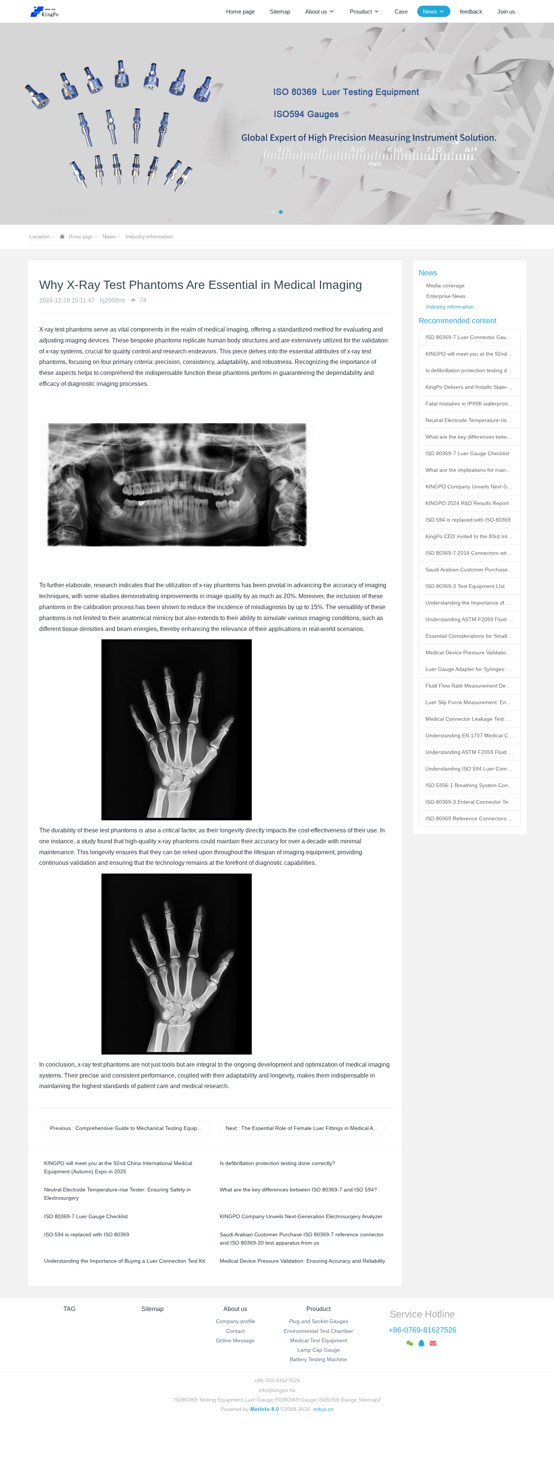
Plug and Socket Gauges (318, 1321)
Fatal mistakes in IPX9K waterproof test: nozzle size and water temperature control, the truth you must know (469, 404)
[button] (27, 124)
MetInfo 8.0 (264, 1409)
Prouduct (318, 1309)
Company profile (235, 1321)
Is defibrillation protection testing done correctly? (469, 370)
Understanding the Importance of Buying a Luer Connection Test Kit (469, 603)
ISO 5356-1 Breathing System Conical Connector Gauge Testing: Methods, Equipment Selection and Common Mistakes (469, 785)
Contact (235, 1331)
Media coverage (445, 285)
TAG (69, 1309)
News (109, 236)
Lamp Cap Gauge (318, 1350)
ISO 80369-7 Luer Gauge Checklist (467, 453)
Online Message (235, 1340)
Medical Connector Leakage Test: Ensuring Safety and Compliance (469, 719)
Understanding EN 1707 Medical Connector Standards (469, 735)
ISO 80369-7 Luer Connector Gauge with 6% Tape (469, 337)
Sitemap (152, 1309)
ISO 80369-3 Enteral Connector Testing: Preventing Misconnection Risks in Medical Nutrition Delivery (469, 802)
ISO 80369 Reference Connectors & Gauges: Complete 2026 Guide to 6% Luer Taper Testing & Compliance (469, 818)
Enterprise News (445, 296)
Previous (130, 1128)
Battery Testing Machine (318, 1359)
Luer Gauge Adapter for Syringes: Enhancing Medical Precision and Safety (469, 669)
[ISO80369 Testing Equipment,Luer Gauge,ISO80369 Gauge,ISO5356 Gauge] (49, 11)
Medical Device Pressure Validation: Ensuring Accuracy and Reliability (469, 652)
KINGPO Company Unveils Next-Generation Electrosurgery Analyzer (469, 487)
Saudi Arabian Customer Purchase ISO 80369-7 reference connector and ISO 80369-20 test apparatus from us (469, 569)
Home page (240, 11)
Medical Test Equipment (318, 1340)
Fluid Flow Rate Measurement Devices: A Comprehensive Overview (469, 686)
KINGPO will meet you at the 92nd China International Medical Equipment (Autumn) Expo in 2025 (469, 354)
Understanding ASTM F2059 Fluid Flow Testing (469, 752)
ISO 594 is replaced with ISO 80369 (468, 520)
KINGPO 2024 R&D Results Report (467, 503)
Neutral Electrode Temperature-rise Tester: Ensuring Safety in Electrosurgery (469, 420)
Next (306, 1128)
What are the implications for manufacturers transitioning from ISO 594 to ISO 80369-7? (469, 470)
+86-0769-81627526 (422, 1330)
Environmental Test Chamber (318, 1331)
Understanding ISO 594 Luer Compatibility (469, 769)
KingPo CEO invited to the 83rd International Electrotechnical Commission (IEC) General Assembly (469, 536)
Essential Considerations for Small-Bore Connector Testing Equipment (469, 636)
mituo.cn (323, 1409)
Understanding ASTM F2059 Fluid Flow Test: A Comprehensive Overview (469, 619)
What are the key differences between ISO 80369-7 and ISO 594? (469, 437)
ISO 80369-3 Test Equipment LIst (465, 586)
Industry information (149, 236)
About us (235, 1309)
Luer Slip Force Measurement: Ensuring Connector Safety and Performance (469, 702)
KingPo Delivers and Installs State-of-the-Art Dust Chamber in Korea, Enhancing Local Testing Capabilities (469, 387)
